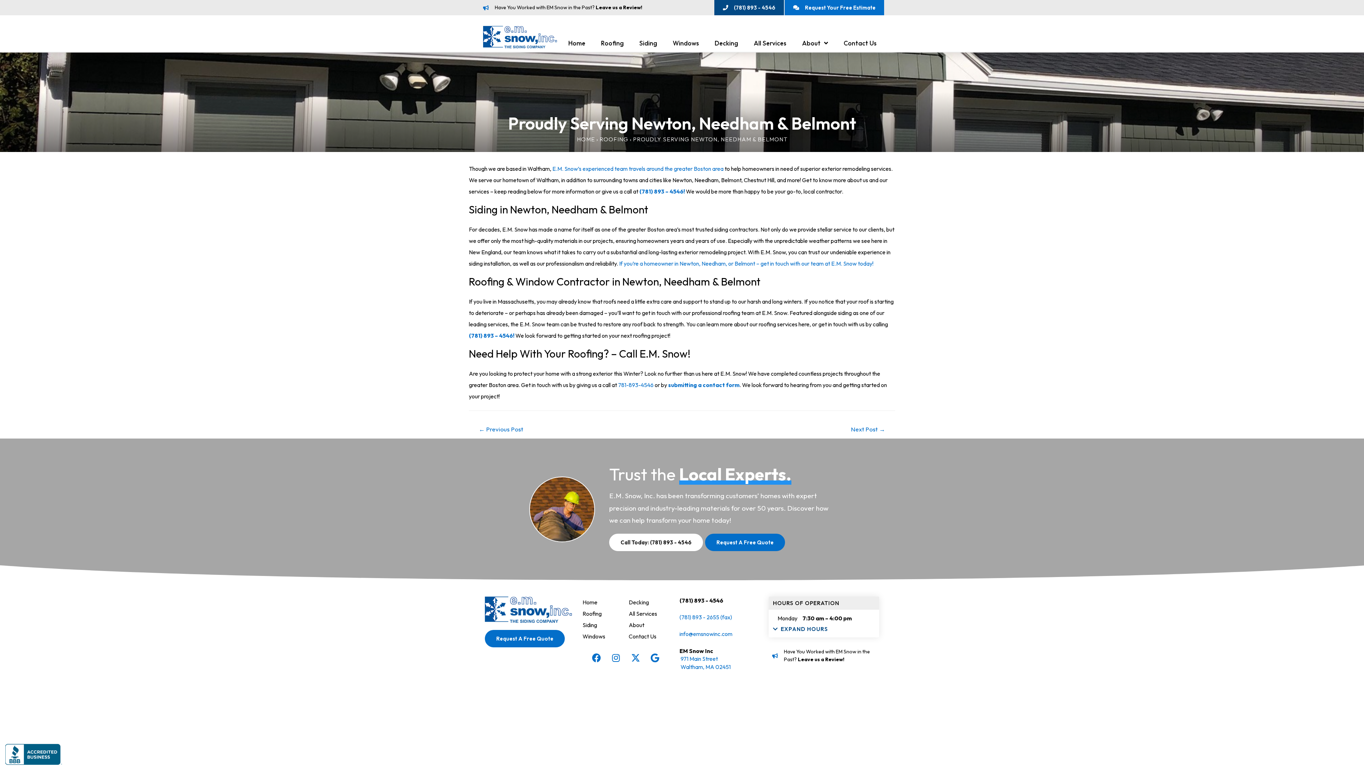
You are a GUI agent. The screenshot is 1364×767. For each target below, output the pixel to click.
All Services (770, 43)
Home (576, 43)
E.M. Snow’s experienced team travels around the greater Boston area (638, 168)
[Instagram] (616, 658)
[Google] (655, 658)
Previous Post (501, 429)
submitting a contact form (704, 384)
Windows (686, 43)
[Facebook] (596, 658)
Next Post (868, 429)
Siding (648, 43)
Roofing (612, 43)
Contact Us (860, 43)
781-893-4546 (636, 384)
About (811, 43)
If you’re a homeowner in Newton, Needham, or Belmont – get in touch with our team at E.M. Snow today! (747, 263)
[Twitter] (635, 658)
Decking (726, 43)
